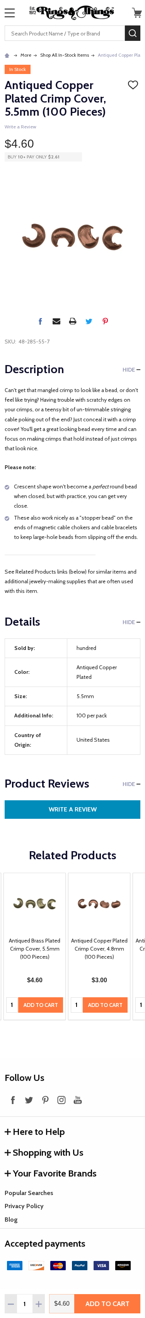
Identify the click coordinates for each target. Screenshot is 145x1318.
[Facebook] (40, 321)
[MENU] (10, 13)
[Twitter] (89, 321)
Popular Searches (29, 1193)
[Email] (56, 321)
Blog (11, 1219)
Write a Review (20, 127)
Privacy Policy (24, 1206)
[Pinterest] (105, 321)
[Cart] (137, 13)
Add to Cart (107, 1303)
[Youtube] (78, 1100)
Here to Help (39, 1131)
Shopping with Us (48, 1152)
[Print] (73, 321)
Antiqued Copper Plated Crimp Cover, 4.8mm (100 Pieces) (99, 948)
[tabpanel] (34, 946)
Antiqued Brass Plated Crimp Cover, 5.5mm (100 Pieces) (34, 948)
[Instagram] (61, 1100)
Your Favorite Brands (55, 1173)
